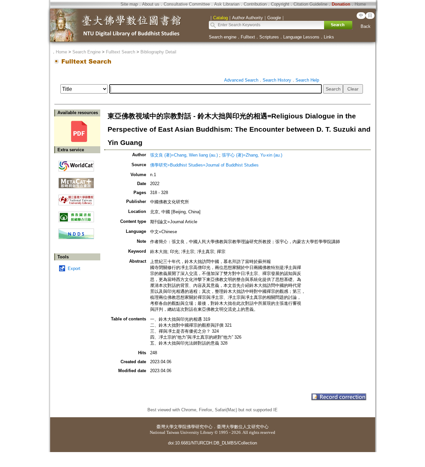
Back (366, 26)
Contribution (255, 4)
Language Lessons (301, 36)
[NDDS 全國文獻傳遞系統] (76, 237)
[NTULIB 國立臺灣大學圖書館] (76, 197)
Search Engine (86, 51)
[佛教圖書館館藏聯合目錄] (76, 214)
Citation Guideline (310, 4)
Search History (277, 80)
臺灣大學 (165, 426)
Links (329, 36)
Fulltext (248, 36)
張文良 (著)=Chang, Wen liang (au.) (184, 155)
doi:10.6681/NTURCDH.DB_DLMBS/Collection (212, 442)
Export (74, 268)
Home (360, 4)
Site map (129, 4)
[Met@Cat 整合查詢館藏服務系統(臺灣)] (76, 180)
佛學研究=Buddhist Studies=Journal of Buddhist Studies (204, 165)
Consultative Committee (187, 4)
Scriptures (269, 36)
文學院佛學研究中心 (193, 426)
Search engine (222, 36)
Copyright (280, 4)
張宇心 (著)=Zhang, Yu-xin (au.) (252, 155)
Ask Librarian (226, 4)
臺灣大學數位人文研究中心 (243, 426)
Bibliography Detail (158, 51)
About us (150, 4)
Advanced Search (241, 80)
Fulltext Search (120, 51)
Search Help (307, 80)
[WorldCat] (76, 164)
